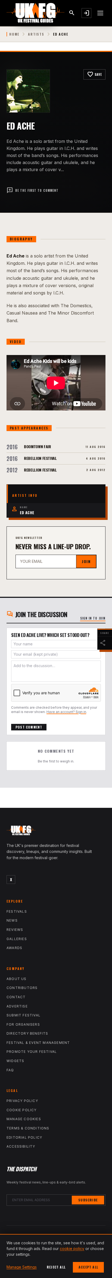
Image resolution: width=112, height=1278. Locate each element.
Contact (16, 997)
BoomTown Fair (37, 446)
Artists (36, 34)
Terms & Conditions (28, 1128)
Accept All (88, 1267)
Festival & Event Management (38, 1043)
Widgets (15, 1061)
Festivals (17, 911)
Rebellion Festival (40, 458)
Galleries (17, 939)
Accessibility (21, 1146)
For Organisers (23, 1024)
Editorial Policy (24, 1137)
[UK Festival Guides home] (56, 831)
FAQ (10, 1070)
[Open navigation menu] (100, 13)
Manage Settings (22, 1267)
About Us (17, 979)
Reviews (15, 930)
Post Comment (28, 727)
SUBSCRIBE (88, 1200)
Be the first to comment (32, 190)
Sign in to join (93, 618)
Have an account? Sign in (66, 712)
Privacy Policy (22, 1101)
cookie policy (72, 1248)
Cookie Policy (22, 1110)
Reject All (56, 1267)
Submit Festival (24, 1015)
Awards (14, 948)
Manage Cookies (24, 1119)
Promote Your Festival (32, 1052)
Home (14, 34)
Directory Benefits (27, 1033)
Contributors (22, 988)
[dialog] (56, 1256)
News (12, 920)
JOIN (86, 561)
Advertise (17, 1006)
